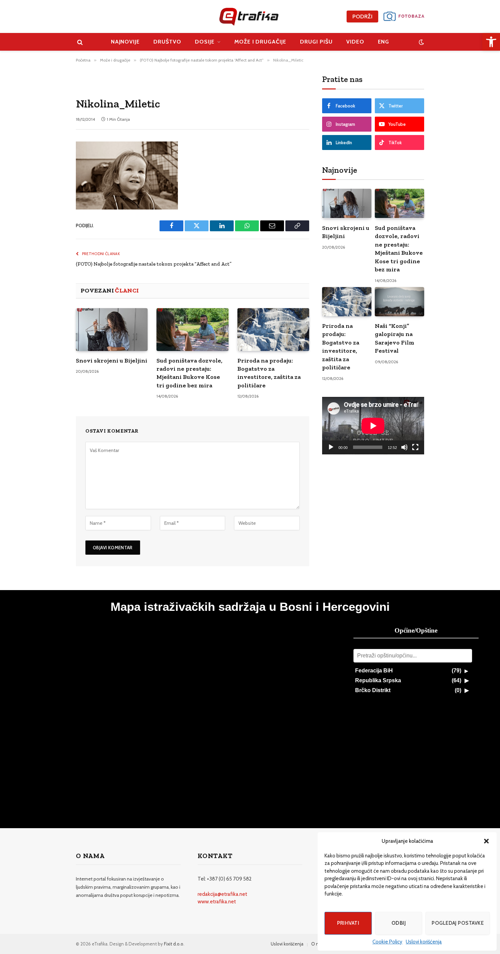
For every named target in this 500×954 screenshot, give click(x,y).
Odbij (398, 923)
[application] (373, 425)
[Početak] (331, 447)
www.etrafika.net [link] (217, 902)
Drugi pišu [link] (316, 41)
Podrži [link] (362, 16)
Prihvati (348, 923)
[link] (491, 42)
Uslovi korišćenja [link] (424, 942)
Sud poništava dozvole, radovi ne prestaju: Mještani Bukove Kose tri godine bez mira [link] (189, 373)
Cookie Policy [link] (387, 942)
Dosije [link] (205, 41)
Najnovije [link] (125, 41)
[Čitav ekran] (415, 447)
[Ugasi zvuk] (404, 447)
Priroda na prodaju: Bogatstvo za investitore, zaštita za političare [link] (269, 373)
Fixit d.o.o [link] (173, 944)
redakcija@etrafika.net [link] (222, 894)
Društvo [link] (167, 41)
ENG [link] (383, 41)
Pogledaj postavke (458, 923)
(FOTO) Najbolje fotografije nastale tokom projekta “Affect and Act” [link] (154, 264)
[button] (486, 841)
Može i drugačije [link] (260, 41)
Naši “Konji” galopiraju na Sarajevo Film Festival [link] (394, 338)
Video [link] (355, 41)
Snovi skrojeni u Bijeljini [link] (111, 360)
